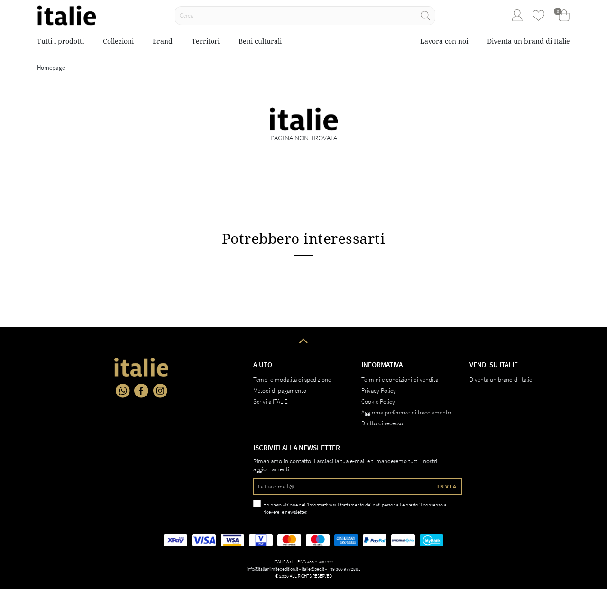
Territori (206, 41)
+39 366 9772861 (344, 569)
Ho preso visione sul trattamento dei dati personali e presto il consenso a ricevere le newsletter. (354, 508)
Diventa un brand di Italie (528, 41)
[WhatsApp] (123, 391)
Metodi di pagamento (279, 391)
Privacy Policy (378, 391)
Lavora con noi (444, 41)
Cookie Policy (378, 401)
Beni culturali (260, 41)
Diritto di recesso (382, 423)
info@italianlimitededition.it (272, 569)
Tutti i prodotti (60, 41)
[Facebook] (141, 391)
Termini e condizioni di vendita (399, 380)
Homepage (51, 68)
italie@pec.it (313, 569)
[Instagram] (160, 391)
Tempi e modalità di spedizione (292, 380)
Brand (163, 41)
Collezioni (118, 41)
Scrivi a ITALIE (270, 401)
